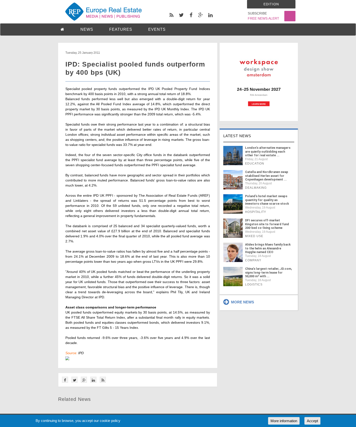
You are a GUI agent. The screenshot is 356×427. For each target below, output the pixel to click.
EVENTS (157, 29)
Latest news (237, 136)
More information (284, 421)
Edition (271, 4)
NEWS (86, 29)
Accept (312, 421)
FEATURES (120, 29)
